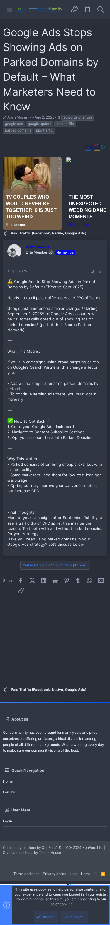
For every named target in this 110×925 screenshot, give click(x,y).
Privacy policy (54, 873)
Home (8, 781)
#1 (101, 272)
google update (39, 124)
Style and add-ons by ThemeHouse (32, 852)
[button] (9, 9)
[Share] (93, 272)
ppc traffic (44, 130)
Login (7, 821)
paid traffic (65, 124)
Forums (9, 792)
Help (73, 873)
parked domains (18, 130)
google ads (14, 124)
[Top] (95, 874)
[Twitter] (6, 860)
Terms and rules (26, 873)
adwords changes (77, 117)
